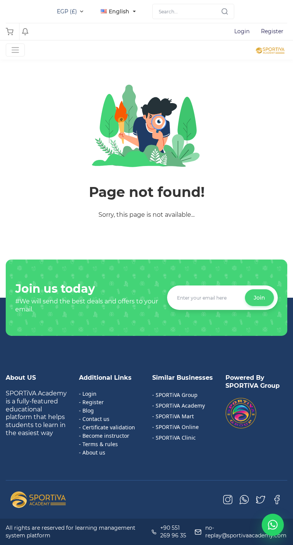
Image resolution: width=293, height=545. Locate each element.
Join (259, 297)
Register (272, 31)
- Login (88, 393)
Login (242, 31)
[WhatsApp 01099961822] (273, 525)
